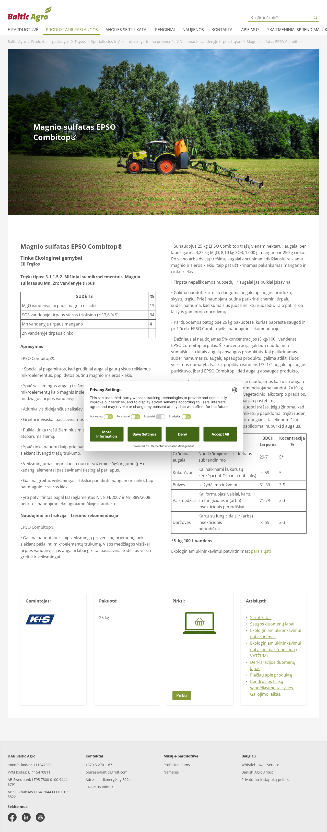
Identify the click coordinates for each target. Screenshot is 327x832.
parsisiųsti (261, 551)
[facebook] (12, 817)
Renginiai (165, 29)
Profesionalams (177, 764)
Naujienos (193, 29)
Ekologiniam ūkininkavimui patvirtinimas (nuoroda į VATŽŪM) (275, 649)
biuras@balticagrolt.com (106, 772)
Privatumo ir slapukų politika (265, 779)
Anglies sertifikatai (126, 29)
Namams (171, 772)
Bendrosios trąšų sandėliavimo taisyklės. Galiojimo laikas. (272, 688)
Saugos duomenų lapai (272, 624)
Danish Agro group (257, 772)
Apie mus (250, 29)
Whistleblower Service (260, 764)
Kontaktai (222, 29)
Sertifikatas (261, 617)
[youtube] (40, 817)
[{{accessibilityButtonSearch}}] (315, 18)
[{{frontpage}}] (30, 14)
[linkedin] (26, 817)
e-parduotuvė (23, 29)
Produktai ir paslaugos (72, 29)
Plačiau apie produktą (271, 675)
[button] (200, 695)
